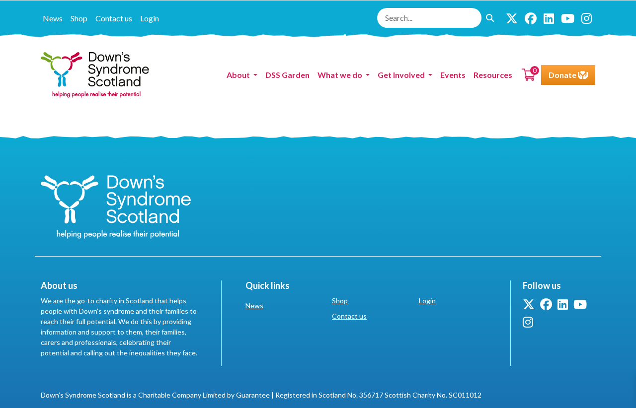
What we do (341, 74)
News (53, 18)
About (239, 74)
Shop (79, 18)
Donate (563, 74)
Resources (493, 74)
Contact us (113, 18)
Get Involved (402, 74)
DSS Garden (287, 74)
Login (149, 18)
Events (453, 74)
